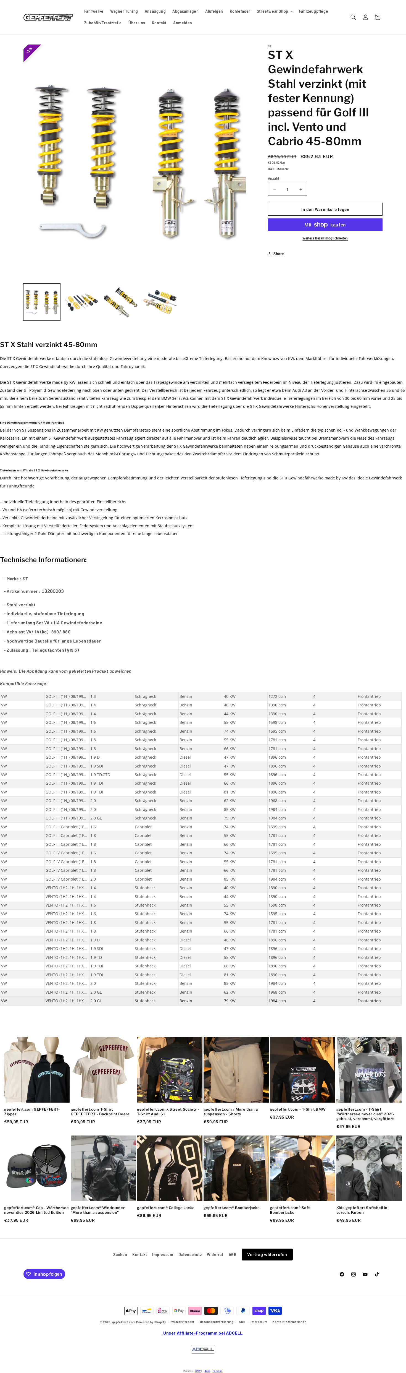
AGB (233, 1254)
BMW (198, 1370)
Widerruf (215, 1254)
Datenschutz (190, 1254)
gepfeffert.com (123, 1322)
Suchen (120, 1254)
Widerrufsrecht (182, 1322)
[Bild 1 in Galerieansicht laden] (41, 302)
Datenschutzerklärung (217, 1322)
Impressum (162, 1254)
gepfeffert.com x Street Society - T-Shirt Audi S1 (168, 1111)
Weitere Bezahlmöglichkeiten (325, 238)
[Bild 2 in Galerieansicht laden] (81, 302)
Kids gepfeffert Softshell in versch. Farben (361, 1210)
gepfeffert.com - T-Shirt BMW (298, 1109)
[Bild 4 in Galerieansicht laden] (160, 302)
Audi (207, 1370)
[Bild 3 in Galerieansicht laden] (120, 302)
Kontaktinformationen (289, 1322)
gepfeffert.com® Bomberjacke (232, 1207)
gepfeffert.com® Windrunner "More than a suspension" (98, 1210)
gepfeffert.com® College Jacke (165, 1207)
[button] (275, 11)
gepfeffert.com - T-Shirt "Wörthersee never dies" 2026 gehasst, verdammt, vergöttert (365, 1114)
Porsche (218, 1370)
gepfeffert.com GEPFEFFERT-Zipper (32, 1111)
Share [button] (278, 253)
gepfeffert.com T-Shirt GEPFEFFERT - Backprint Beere (100, 1111)
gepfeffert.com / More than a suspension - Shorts (231, 1111)
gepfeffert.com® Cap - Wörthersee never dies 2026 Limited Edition (36, 1210)
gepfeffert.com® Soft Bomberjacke (290, 1210)
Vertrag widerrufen (267, 1254)
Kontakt (139, 1254)
